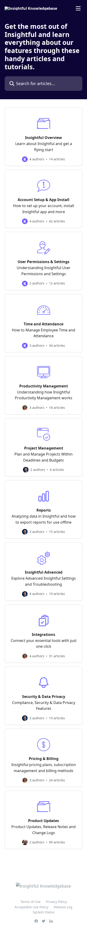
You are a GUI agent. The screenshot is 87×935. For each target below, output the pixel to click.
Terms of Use (30, 901)
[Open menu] (78, 8)
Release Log (63, 907)
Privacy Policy (56, 901)
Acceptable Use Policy (31, 907)
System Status (44, 912)
